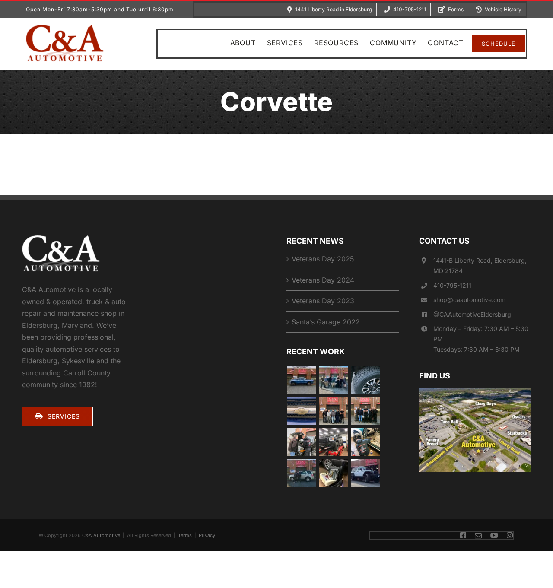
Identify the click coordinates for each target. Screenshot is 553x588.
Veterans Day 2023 (323, 300)
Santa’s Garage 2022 (326, 322)
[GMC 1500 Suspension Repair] (333, 410)
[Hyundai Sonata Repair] (301, 473)
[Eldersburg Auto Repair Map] (475, 391)
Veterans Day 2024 (323, 280)
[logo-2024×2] (65, 28)
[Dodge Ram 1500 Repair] (301, 379)
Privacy (207, 535)
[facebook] (463, 535)
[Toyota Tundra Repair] (365, 379)
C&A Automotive (101, 535)
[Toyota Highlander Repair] (365, 410)
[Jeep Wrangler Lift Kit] (365, 473)
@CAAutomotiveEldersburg (472, 314)
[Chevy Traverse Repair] (333, 379)
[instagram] (510, 535)
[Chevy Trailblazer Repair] (301, 410)
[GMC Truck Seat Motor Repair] (333, 473)
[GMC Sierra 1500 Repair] (333, 442)
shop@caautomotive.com (469, 299)
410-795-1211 (452, 285)
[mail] (478, 535)
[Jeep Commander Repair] (301, 442)
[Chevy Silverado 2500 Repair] (365, 442)
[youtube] (494, 535)
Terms (185, 535)
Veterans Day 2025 (323, 258)
